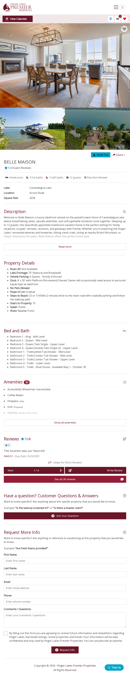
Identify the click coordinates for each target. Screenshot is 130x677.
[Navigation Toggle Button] (116, 7)
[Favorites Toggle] (124, 19)
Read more (65, 246)
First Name (10, 554)
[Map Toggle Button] (111, 19)
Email (7, 582)
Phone (8, 595)
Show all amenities (65, 422)
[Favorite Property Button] (124, 29)
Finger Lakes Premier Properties (76, 665)
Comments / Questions (17, 609)
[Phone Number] (122, 7)
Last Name (10, 568)
